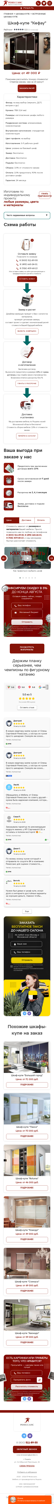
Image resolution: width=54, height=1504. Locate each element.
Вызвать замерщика (27, 331)
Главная (8, 14)
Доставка (26, 520)
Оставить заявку (27, 279)
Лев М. (16, 785)
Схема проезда (27, 1466)
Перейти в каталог (27, 436)
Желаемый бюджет (28, 612)
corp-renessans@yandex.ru (27, 1455)
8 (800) (27, 1442)
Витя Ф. (16, 880)
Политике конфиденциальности (28, 628)
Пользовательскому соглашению (21, 630)
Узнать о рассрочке (27, 383)
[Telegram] (24, 1014)
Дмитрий (17, 753)
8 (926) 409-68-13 (29, 268)
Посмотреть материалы (27, 648)
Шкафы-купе (23, 14)
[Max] (29, 1014)
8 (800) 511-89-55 (28, 260)
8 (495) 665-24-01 (28, 264)
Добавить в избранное (27, 1472)
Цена (9, 520)
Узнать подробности (44, 195)
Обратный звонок (27, 1449)
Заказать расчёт (27, 88)
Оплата (41, 520)
